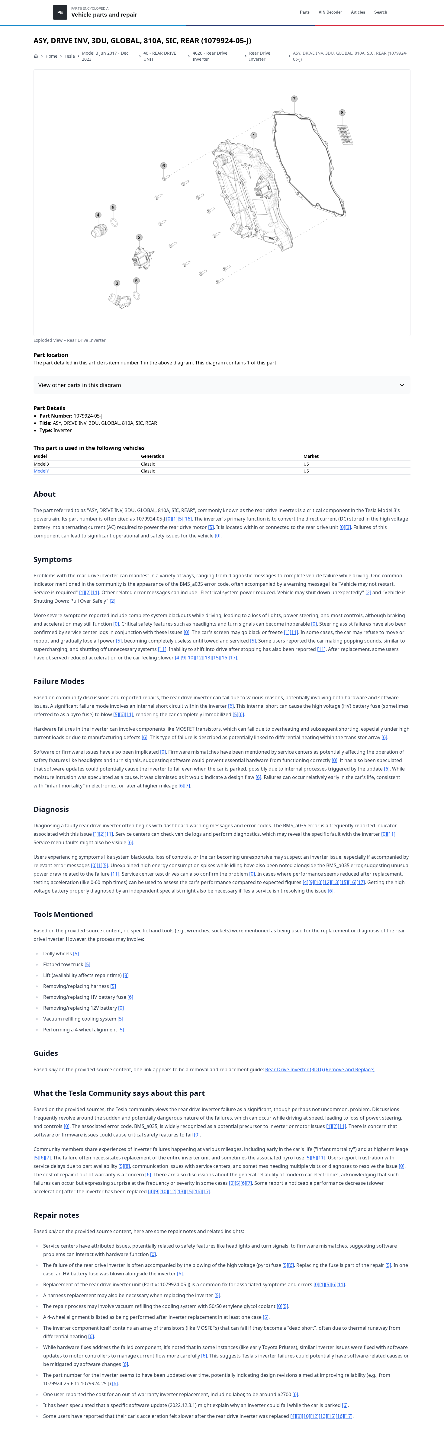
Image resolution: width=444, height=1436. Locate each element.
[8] (126, 975)
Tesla (70, 56)
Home (51, 56)
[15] (216, 657)
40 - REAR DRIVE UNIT (159, 56)
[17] (233, 657)
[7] (187, 785)
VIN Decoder (330, 12)
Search (380, 12)
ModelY (41, 471)
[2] (88, 592)
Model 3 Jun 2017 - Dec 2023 (105, 56)
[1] (175, 518)
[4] (178, 657)
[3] (348, 527)
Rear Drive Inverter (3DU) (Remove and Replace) (320, 1069)
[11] (95, 592)
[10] (190, 657)
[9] (183, 657)
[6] (231, 706)
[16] (187, 518)
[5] (180, 518)
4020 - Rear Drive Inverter (210, 56)
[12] (199, 657)
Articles (358, 12)
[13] (207, 657)
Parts (305, 12)
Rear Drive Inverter (259, 56)
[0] (169, 518)
